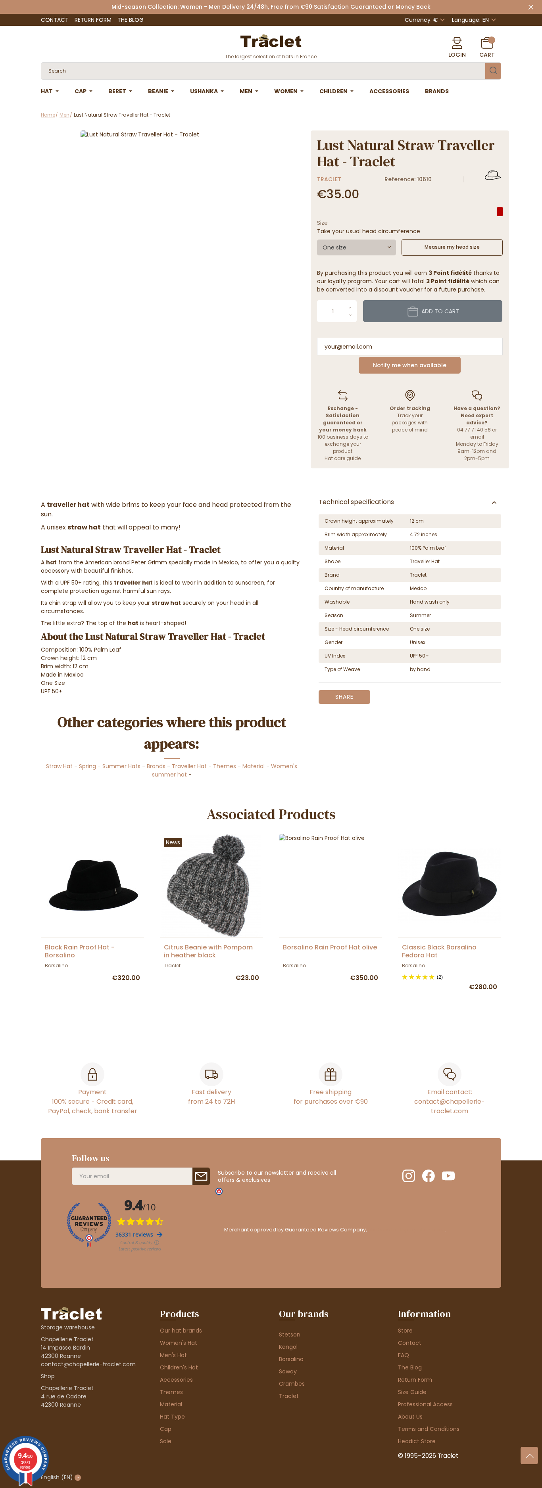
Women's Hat (178, 1343)
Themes (224, 766)
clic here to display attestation (406, 1229)
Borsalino (291, 1359)
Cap (165, 1429)
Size (322, 223)
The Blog (130, 20)
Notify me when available (409, 365)
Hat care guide (343, 458)
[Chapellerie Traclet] (271, 40)
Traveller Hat (189, 766)
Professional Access (425, 1404)
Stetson (289, 1334)
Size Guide (412, 1392)
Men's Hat (173, 1355)
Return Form (93, 20)
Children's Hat (179, 1367)
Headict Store (417, 1441)
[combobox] (356, 247)
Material (253, 766)
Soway (288, 1371)
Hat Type (172, 1417)
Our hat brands (181, 1331)
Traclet (329, 179)
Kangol (288, 1347)
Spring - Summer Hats (109, 766)
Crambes (292, 1384)
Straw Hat (59, 766)
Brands (156, 766)
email (477, 436)
